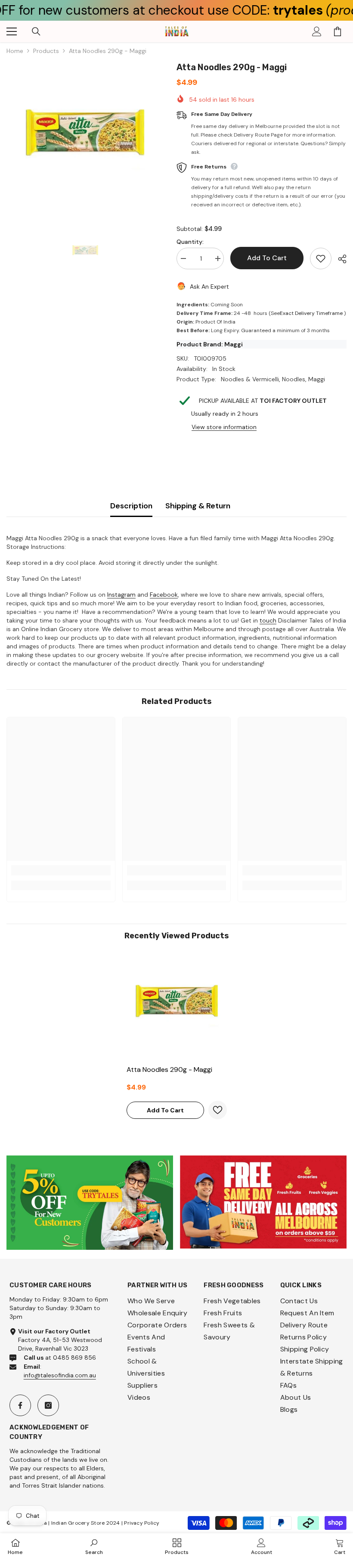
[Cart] (337, 31)
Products (46, 51)
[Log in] (317, 31)
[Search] (36, 31)
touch (268, 620)
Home (14, 51)
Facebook (164, 594)
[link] (61, 870)
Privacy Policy (141, 1523)
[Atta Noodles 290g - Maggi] (176, 1005)
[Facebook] (20, 1405)
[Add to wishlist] (320, 258)
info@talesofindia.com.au (60, 1375)
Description (131, 506)
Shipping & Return (197, 506)
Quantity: (190, 242)
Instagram (121, 594)
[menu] (11, 31)
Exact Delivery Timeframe (311, 313)
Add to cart (267, 257)
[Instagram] (48, 1405)
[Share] (339, 259)
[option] (85, 139)
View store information (224, 427)
